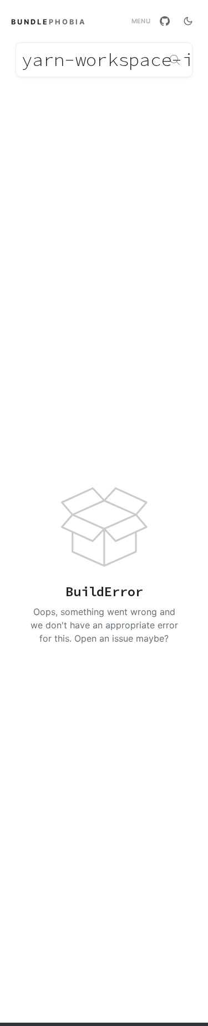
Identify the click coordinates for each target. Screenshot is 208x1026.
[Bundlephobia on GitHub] (165, 21)
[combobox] (104, 60)
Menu (140, 21)
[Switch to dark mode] (188, 21)
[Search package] (175, 60)
